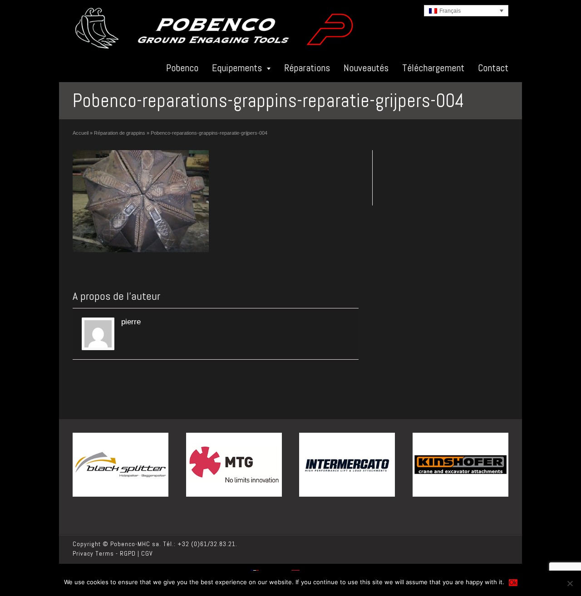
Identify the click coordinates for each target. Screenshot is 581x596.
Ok (513, 582)
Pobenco (182, 67)
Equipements (237, 67)
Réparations (307, 67)
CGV (147, 553)
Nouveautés (366, 67)
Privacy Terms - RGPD (104, 553)
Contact (493, 67)
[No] (569, 583)
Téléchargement (433, 67)
